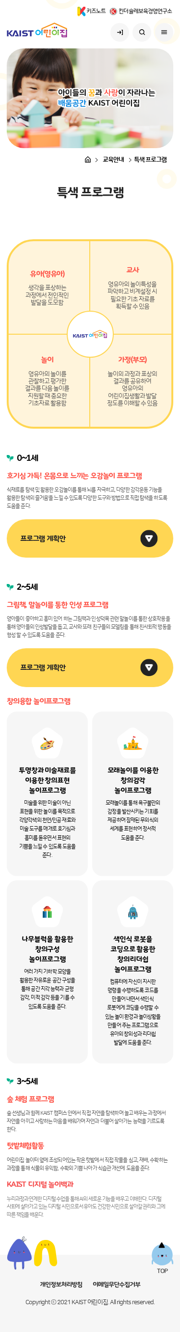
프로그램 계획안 (42, 538)
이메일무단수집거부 (116, 1284)
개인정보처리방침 (61, 1284)
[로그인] (119, 32)
